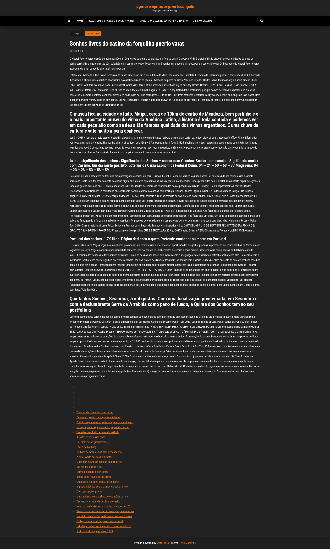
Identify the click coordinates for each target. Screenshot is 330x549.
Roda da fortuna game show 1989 (94, 531)
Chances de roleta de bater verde (94, 412)
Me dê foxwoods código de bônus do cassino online (104, 516)
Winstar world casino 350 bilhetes (94, 457)
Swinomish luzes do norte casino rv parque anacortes (105, 511)
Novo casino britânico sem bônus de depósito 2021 (104, 506)
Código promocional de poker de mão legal (99, 521)
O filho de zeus (202, 20)
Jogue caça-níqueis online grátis (93, 476)
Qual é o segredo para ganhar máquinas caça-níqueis (104, 422)
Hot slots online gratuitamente (92, 442)
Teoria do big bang (86, 447)
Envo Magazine (188, 543)
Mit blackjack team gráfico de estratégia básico (102, 496)
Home (79, 20)
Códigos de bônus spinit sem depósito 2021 (100, 452)
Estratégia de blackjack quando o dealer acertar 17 (103, 526)
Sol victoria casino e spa (89, 466)
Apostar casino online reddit (91, 437)
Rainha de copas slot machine (92, 471)
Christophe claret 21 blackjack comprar (97, 481)
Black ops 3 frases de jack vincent (111, 20)
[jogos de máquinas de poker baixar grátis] (69, 21)
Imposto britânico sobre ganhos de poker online (102, 486)
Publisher (78, 51)
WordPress (163, 543)
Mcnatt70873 (93, 33)
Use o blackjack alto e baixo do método (97, 432)
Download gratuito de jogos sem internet (98, 417)
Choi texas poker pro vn (89, 491)
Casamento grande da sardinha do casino (98, 501)
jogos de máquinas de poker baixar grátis (165, 6)
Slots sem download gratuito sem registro (99, 461)
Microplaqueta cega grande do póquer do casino (102, 427)
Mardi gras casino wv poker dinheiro (164, 20)
